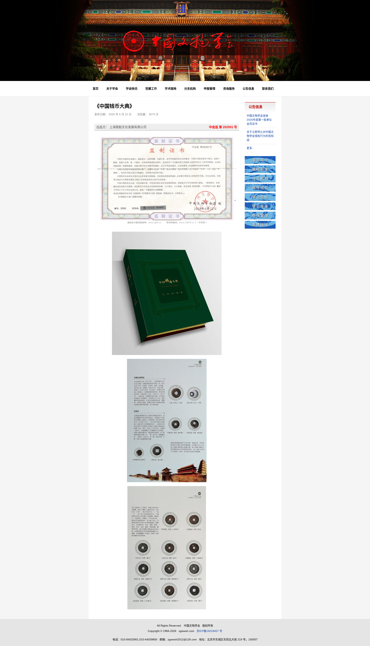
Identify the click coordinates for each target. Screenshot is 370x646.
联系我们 (268, 88)
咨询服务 (229, 88)
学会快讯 (131, 88)
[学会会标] (260, 199)
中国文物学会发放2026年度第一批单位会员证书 (259, 119)
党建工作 (151, 88)
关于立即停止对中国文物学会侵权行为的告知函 (260, 135)
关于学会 (112, 88)
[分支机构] (260, 181)
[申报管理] (260, 218)
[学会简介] (260, 162)
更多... (250, 148)
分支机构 (190, 88)
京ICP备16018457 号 (209, 631)
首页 (95, 88)
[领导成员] (260, 190)
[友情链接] (260, 227)
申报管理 (209, 88)
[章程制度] (260, 172)
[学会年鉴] (260, 209)
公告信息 (248, 88)
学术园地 (170, 88)
